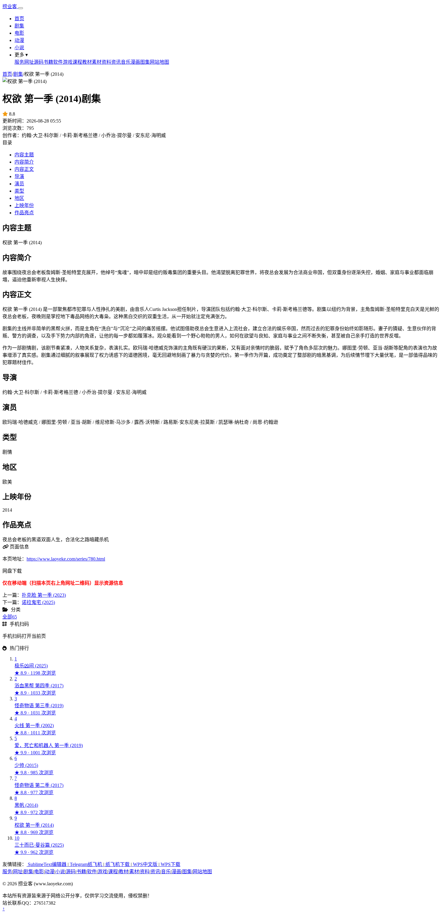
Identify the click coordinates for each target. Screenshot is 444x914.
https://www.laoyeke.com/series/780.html (66, 558)
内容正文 (24, 169)
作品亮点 (24, 212)
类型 (19, 190)
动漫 (19, 40)
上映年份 (24, 205)
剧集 (19, 25)
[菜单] (20, 8)
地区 (19, 198)
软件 (58, 62)
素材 (96, 62)
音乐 (125, 62)
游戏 (67, 62)
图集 (145, 62)
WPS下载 (169, 864)
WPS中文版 (145, 864)
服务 (19, 62)
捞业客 (10, 6)
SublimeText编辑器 (47, 864)
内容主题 (24, 154)
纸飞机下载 (117, 864)
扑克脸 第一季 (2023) (44, 595)
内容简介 (24, 162)
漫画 (135, 62)
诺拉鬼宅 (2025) (38, 602)
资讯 (116, 62)
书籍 (48, 62)
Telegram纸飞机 (86, 864)
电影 (19, 33)
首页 (19, 18)
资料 (106, 62)
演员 (19, 183)
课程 (77, 62)
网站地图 (159, 62)
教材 (87, 62)
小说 (19, 47)
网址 (29, 62)
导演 (19, 176)
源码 (38, 62)
